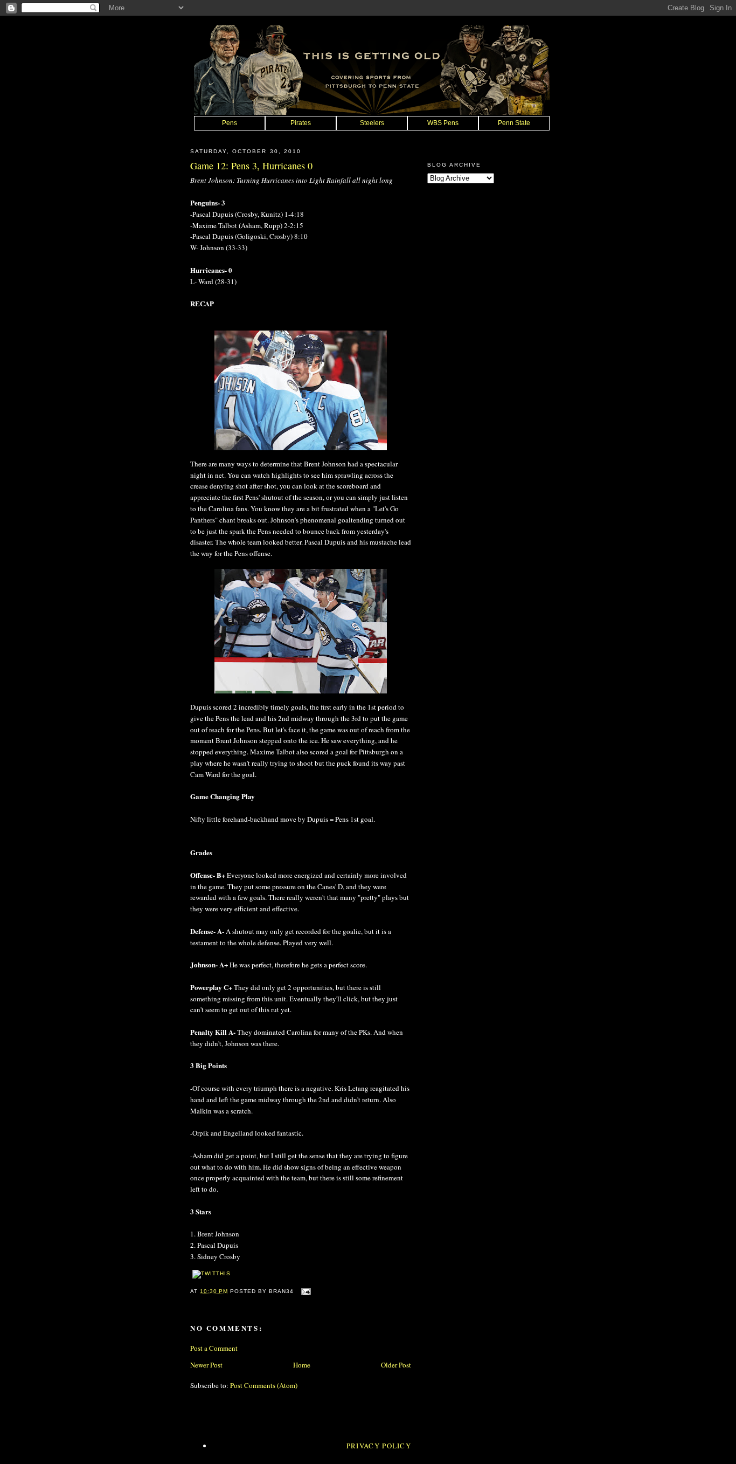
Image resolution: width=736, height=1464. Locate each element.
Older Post (396, 1365)
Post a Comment (214, 1348)
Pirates (300, 123)
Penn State (514, 123)
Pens (229, 123)
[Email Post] (304, 1291)
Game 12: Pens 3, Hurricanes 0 (251, 165)
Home (301, 1365)
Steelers (372, 123)
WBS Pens (443, 123)
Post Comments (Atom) (263, 1385)
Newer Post (206, 1365)
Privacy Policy (378, 1446)
